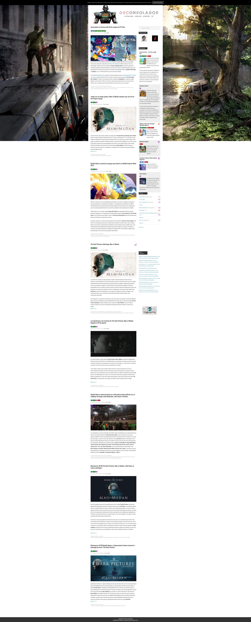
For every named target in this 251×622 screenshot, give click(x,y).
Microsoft (102, 311)
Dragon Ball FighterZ (117, 456)
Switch (99, 400)
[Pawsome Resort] (143, 94)
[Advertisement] (150, 239)
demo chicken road (142, 274)
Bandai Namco (97, 155)
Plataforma (107, 311)
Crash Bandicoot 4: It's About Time (115, 87)
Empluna (140, 205)
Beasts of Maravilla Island (104, 87)
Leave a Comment (106, 104)
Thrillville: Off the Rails (109, 88)
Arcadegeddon (97, 87)
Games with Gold (113, 63)
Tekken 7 (108, 458)
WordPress (133, 620)
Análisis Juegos (97, 311)
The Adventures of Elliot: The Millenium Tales (147, 213)
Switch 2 (152, 127)
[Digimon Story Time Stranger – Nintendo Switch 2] (143, 133)
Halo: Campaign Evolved (143, 202)
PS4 (98, 86)
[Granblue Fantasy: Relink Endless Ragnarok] (143, 167)
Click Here (141, 264)
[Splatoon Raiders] (143, 149)
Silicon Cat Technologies (129, 618)
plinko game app (142, 278)
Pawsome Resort (144, 86)
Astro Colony (143, 174)
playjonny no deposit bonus (144, 256)
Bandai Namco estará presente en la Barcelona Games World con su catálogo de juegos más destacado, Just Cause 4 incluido (113, 395)
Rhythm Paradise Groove (144, 207)
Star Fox (140, 220)
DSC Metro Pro (121, 620)
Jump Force (123, 456)
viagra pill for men (142, 260)
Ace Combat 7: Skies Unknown (100, 456)
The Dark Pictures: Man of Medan (99, 88)
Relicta (119, 67)
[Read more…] (93, 151)
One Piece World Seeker (97, 458)
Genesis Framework (128, 620)
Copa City (141, 223)
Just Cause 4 (127, 456)
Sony (115, 311)
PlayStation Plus (130, 87)
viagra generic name (142, 290)
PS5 (99, 86)
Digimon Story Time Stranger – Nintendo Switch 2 (147, 124)
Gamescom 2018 (102, 537)
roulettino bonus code (143, 270)
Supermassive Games (103, 386)
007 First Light (142, 199)
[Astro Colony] (143, 181)
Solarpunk (141, 217)
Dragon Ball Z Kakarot (107, 235)
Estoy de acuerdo (158, 2)
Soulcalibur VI (104, 458)
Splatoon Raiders (144, 141)
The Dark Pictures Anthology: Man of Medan (105, 244)
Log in (137, 620)
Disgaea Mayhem (142, 196)
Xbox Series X (109, 86)
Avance (96, 536)
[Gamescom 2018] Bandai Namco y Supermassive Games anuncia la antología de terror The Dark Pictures (113, 546)
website (140, 268)
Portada (111, 311)
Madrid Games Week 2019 (116, 235)
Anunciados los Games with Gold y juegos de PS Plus (108, 27)
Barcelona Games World (109, 456)
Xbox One (105, 86)
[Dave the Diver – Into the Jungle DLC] (143, 61)
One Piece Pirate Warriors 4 (124, 235)
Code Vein (101, 235)
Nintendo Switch (98, 455)
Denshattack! (141, 210)
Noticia (96, 86)
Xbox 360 (102, 86)
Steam (101, 154)
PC (96, 102)
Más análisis (141, 227)
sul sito (140, 282)
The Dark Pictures (116, 537)
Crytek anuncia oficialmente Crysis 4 (150, 268)
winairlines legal (142, 286)
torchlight (115, 88)
